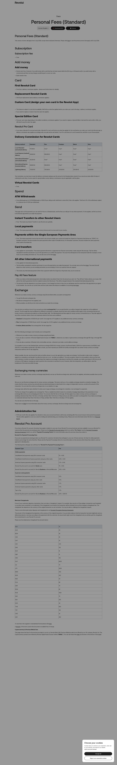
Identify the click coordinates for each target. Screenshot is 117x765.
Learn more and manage (90, 749)
